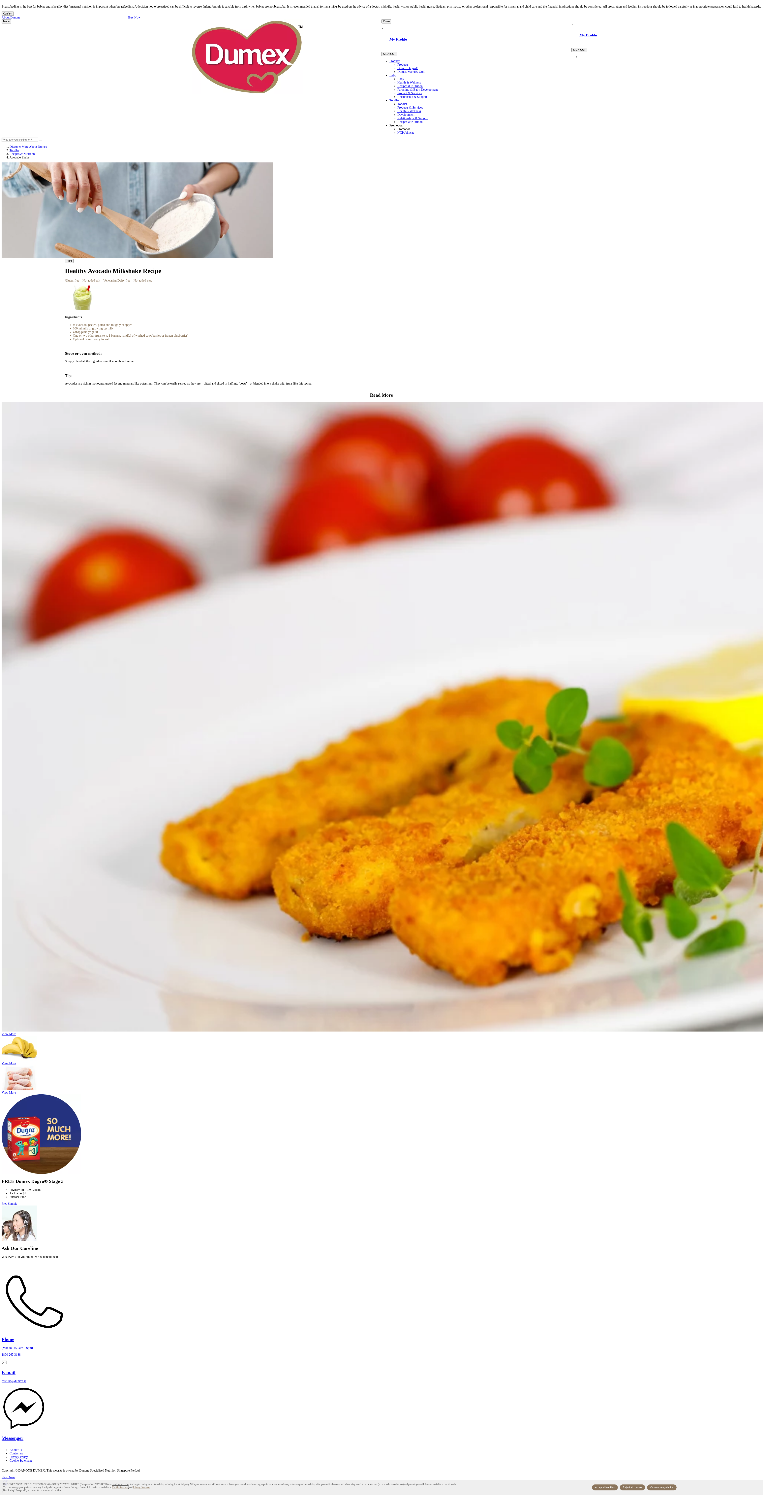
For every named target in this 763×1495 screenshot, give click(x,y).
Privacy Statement (141, 1487)
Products (394, 61)
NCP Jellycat (405, 132)
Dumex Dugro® (407, 68)
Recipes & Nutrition (410, 86)
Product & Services (409, 93)
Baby (392, 75)
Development (405, 114)
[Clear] (40, 140)
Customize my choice (661, 1487)
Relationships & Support (412, 118)
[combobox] (20, 140)
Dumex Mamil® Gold (411, 71)
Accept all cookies (605, 1487)
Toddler (394, 100)
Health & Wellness (409, 82)
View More (9, 1034)
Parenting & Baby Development (417, 89)
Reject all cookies (632, 1487)
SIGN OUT (389, 53)
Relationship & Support (412, 96)
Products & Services (410, 107)
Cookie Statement (120, 1487)
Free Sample (9, 1203)
